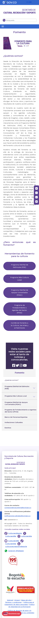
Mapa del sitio (26, 600)
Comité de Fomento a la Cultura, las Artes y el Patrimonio (19, 325)
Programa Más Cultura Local (16, 396)
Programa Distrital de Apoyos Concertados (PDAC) (16, 403)
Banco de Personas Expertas (16, 417)
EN (28, 2)
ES (30, 2)
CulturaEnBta (13, 541)
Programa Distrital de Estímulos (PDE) (17, 387)
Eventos (8, 428)
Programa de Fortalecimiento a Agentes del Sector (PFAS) (20, 411)
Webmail (10, 600)
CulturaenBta (10, 536)
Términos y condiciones (13, 602)
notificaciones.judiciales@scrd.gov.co (17, 516)
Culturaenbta (10, 544)
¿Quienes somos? (12, 380)
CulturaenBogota (15, 533)
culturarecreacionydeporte (16, 546)
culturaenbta (26, 536)
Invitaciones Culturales (14, 422)
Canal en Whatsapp (16, 551)
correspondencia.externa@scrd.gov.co (17, 507)
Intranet (17, 600)
